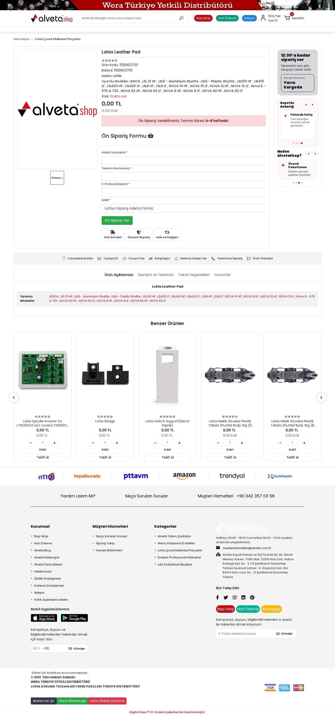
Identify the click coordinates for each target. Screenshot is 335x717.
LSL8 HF (207, 296)
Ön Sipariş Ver (117, 220)
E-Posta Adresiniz (116, 184)
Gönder (79, 648)
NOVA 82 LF (158, 301)
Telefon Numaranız (117, 168)
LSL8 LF (218, 296)
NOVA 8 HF (104, 301)
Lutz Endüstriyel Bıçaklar (175, 564)
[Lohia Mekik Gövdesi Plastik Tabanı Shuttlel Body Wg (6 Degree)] (230, 374)
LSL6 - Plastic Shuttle (126, 296)
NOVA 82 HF (139, 301)
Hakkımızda (43, 571)
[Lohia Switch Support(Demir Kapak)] (167, 374)
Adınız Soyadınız (115, 152)
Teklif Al (43, 457)
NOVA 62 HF (68, 301)
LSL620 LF (193, 296)
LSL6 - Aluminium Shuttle (91, 296)
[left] (14, 398)
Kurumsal (40, 526)
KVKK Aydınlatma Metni (51, 600)
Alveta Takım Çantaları (174, 536)
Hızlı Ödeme (227, 18)
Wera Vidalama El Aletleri (176, 543)
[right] (321, 398)
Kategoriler (165, 526)
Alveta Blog (42, 550)
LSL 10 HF (66, 296)
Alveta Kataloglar (47, 557)
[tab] (119, 275)
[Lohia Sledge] (105, 374)
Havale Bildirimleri (109, 550)
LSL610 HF (149, 296)
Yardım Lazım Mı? (78, 496)
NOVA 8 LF (121, 301)
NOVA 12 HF (269, 296)
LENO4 (54, 296)
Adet (106, 200)
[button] (294, 18)
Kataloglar (271, 609)
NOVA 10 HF (233, 296)
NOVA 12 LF (286, 296)
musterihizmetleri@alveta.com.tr (247, 548)
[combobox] (36, 648)
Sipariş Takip (105, 543)
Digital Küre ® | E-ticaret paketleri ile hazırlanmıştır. (167, 712)
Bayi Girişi (203, 18)
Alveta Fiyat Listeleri (48, 564)
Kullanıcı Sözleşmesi (49, 585)
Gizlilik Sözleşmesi (47, 578)
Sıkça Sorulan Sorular (146, 496)
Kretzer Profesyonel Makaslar (179, 557)
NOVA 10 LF (251, 296)
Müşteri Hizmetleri (236, 496)
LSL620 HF (178, 296)
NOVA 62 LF (87, 301)
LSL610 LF (163, 296)
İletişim (249, 18)
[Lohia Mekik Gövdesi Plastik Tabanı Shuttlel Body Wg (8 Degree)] (292, 374)
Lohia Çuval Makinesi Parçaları (180, 550)
